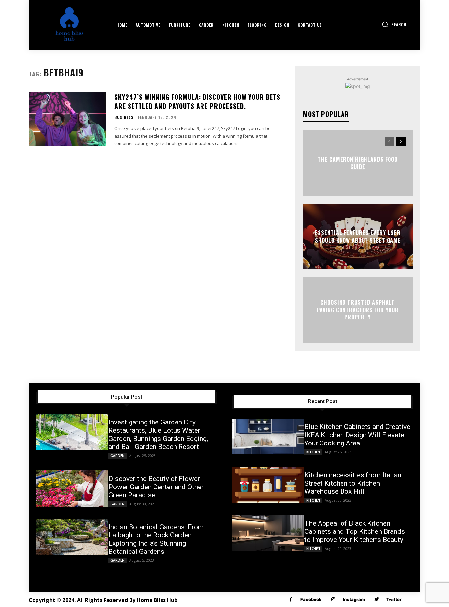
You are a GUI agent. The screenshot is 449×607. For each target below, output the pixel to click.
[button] (394, 24)
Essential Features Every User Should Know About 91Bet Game (358, 236)
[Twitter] (376, 599)
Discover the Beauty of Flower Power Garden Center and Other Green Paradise (156, 487)
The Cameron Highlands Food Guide (358, 162)
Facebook (310, 599)
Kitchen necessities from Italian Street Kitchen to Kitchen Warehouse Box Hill (352, 483)
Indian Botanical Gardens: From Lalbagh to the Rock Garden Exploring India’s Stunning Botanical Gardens (156, 539)
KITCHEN (313, 452)
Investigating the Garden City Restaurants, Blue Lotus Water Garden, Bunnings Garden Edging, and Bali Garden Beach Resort (158, 434)
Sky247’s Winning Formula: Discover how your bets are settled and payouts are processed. (197, 101)
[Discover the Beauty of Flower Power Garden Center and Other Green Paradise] (72, 488)
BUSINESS (124, 117)
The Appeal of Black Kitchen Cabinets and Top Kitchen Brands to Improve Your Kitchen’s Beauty (354, 531)
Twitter (394, 599)
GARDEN (117, 455)
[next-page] (401, 141)
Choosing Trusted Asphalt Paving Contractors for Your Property (358, 310)
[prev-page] (389, 141)
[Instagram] (333, 599)
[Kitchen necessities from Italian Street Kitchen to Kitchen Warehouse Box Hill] (268, 485)
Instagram (354, 599)
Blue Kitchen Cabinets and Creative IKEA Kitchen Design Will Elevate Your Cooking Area (357, 435)
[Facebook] (290, 599)
